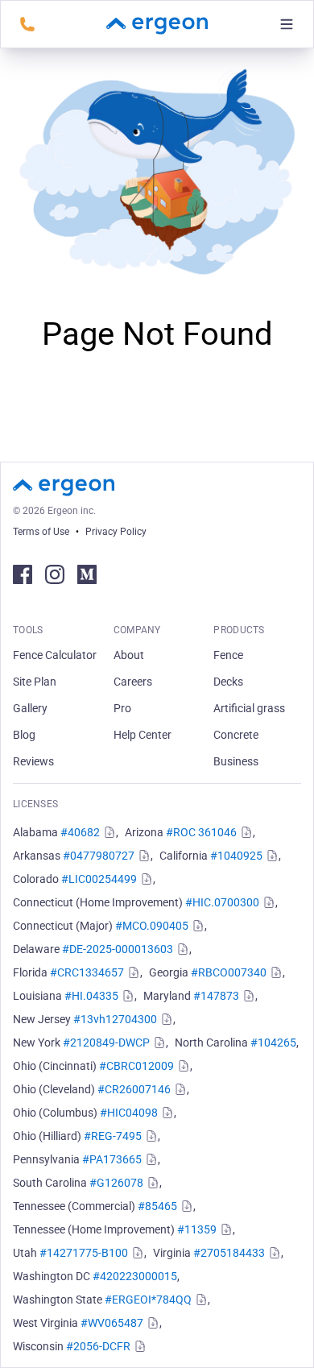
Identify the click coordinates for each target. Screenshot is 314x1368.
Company (137, 630)
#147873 (216, 995)
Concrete (235, 734)
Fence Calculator (55, 655)
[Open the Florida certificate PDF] (132, 972)
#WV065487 (112, 1322)
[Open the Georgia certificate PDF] (274, 972)
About (129, 655)
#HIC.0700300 (222, 902)
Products (238, 630)
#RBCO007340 (228, 972)
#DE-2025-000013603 (117, 949)
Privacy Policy (116, 531)
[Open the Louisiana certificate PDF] (126, 995)
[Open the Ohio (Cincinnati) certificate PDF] (182, 1065)
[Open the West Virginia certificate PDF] (151, 1322)
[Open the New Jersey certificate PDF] (165, 1019)
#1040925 (236, 855)
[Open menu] (286, 24)
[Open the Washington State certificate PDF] (200, 1299)
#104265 (273, 1042)
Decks (228, 681)
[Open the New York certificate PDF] (158, 1042)
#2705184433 (229, 1252)
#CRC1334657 (87, 972)
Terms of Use (41, 531)
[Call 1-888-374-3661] (27, 24)
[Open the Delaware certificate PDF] (181, 949)
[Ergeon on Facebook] (22, 574)
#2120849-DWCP (106, 1042)
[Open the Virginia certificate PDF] (273, 1252)
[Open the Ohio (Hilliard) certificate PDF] (150, 1136)
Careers (133, 681)
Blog (24, 734)
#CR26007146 (134, 1089)
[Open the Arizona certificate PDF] (245, 832)
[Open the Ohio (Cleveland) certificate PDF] (179, 1089)
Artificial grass (249, 708)
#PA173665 (112, 1159)
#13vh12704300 (115, 1019)
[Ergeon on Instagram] (54, 574)
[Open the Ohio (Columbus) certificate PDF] (166, 1112)
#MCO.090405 (151, 925)
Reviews (33, 761)
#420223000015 (135, 1276)
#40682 (80, 832)
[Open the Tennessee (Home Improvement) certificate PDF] (225, 1229)
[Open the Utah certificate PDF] (136, 1252)
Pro (122, 708)
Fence (228, 655)
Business (235, 761)
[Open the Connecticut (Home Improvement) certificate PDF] (267, 902)
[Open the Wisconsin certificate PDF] (138, 1346)
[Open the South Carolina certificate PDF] (151, 1182)
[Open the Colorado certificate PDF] (145, 879)
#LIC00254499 (99, 879)
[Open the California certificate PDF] (270, 855)
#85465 (157, 1206)
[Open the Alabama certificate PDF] (108, 832)
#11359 (197, 1229)
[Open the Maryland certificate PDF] (247, 995)
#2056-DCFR (98, 1346)
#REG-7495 (113, 1136)
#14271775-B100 (83, 1252)
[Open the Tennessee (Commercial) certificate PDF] (185, 1206)
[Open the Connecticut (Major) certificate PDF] (196, 925)
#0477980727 (98, 855)
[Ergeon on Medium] (87, 574)
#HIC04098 (129, 1112)
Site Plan (34, 681)
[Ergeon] (157, 24)
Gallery (30, 708)
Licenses (35, 804)
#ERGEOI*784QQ (148, 1299)
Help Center (142, 734)
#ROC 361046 (201, 832)
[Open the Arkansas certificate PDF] (142, 855)
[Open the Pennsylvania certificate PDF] (150, 1159)
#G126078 (116, 1182)
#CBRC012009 (136, 1065)
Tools (28, 630)
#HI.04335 (91, 995)
